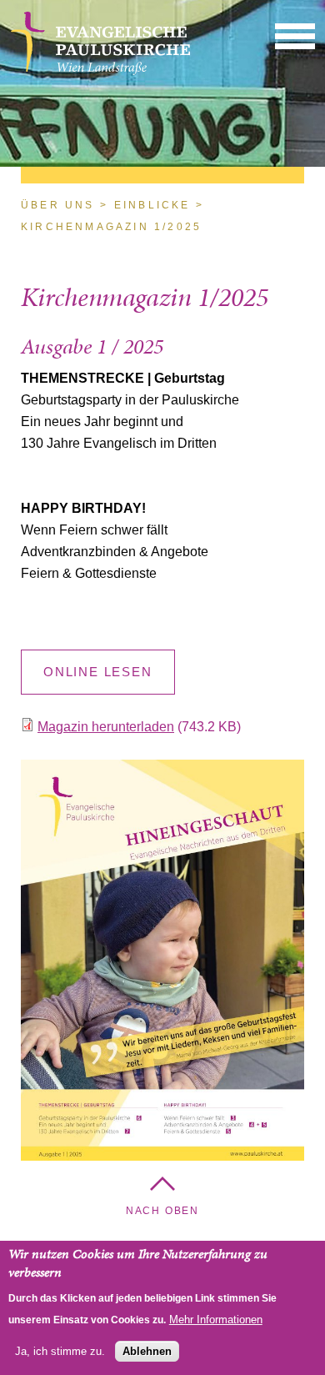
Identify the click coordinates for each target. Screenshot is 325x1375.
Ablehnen (147, 1351)
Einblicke (152, 205)
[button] (295, 35)
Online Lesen (97, 672)
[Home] (100, 71)
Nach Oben (162, 1211)
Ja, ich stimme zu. (60, 1351)
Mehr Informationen (215, 1319)
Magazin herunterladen (106, 727)
